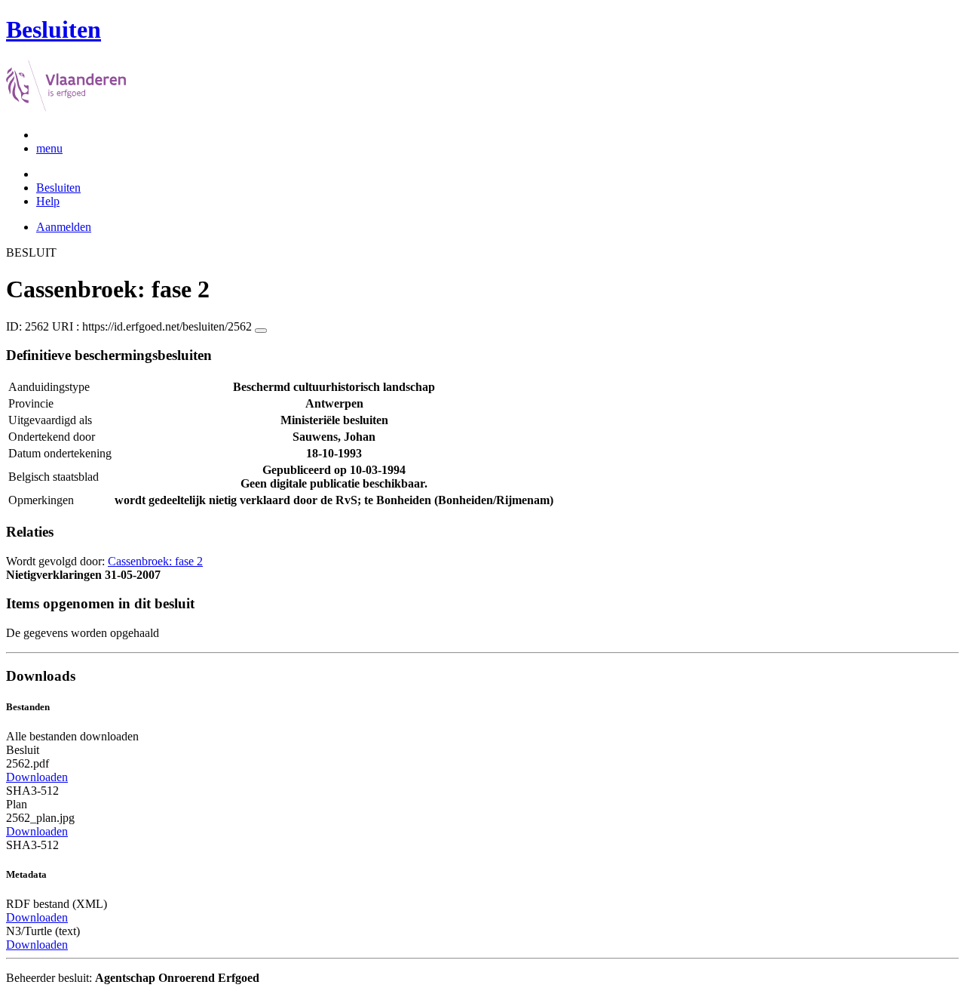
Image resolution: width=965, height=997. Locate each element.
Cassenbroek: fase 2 (155, 561)
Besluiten (58, 187)
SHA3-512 (32, 790)
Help (48, 201)
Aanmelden (63, 226)
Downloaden (37, 777)
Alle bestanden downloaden (72, 736)
